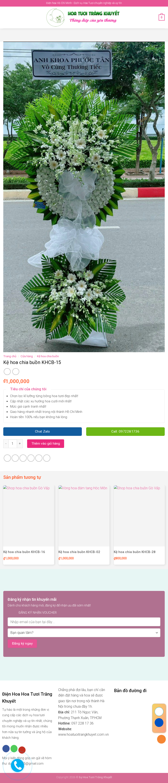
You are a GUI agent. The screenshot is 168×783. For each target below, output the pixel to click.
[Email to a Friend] (31, 458)
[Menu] (6, 17)
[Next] (164, 527)
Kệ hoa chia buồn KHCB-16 (24, 552)
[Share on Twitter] (23, 458)
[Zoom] (9, 347)
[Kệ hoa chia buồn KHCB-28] (139, 515)
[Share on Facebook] (15, 458)
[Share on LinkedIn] (46, 458)
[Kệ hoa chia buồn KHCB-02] (83, 515)
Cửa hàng (27, 356)
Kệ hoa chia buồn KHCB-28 (135, 552)
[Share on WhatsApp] (7, 458)
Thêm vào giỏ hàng (46, 443)
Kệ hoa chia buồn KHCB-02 (79, 552)
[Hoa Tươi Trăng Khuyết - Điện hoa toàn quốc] (84, 17)
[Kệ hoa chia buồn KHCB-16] (28, 515)
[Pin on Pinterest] (38, 458)
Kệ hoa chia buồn (48, 356)
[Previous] (3, 527)
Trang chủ (9, 356)
